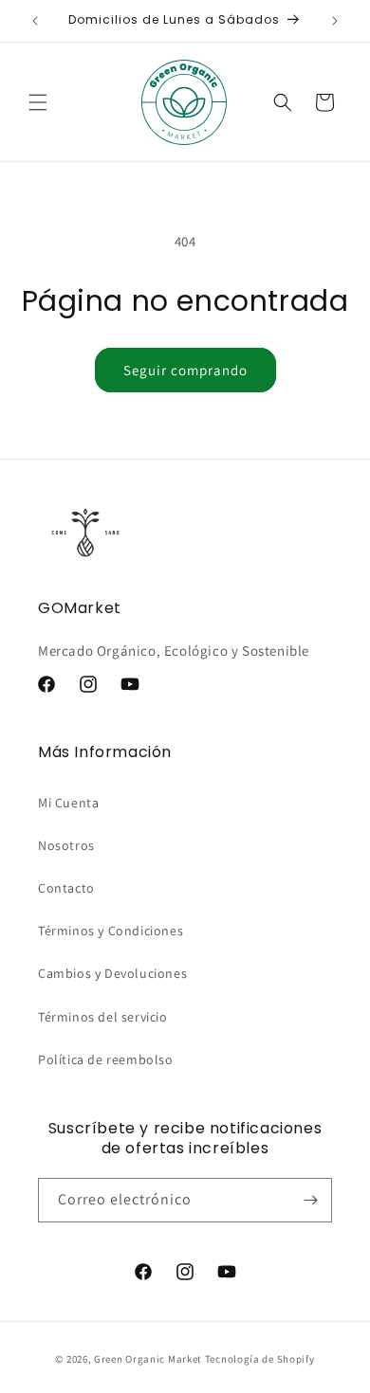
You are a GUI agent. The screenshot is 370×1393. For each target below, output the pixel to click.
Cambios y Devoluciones (112, 973)
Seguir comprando (185, 370)
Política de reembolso (106, 1059)
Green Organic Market (148, 1359)
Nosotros (66, 845)
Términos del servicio (103, 1016)
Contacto (66, 887)
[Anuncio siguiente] (335, 21)
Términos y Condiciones (110, 930)
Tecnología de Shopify (260, 1359)
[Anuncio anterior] (35, 21)
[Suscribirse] (310, 1200)
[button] (38, 102)
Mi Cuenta (68, 802)
